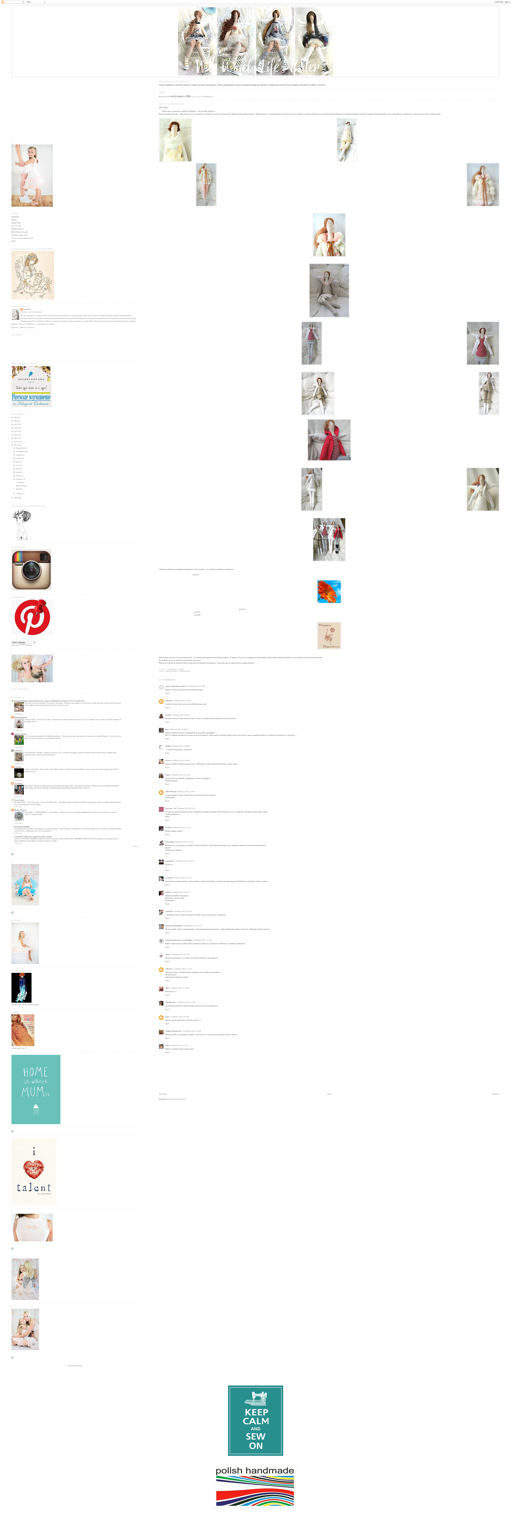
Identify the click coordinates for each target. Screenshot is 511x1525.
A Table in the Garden (31, 769)
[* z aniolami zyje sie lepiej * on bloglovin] (22, 539)
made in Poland (21, 485)
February (19, 479)
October (19, 455)
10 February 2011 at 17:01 (180, 954)
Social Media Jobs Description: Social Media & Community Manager (36, 829)
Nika (167, 988)
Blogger (79, 1365)
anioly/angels (177, 96)
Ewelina (168, 827)
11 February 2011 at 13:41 (182, 969)
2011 (16, 445)
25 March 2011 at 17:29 (179, 1045)
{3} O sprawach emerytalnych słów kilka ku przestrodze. (42, 736)
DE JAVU (19, 489)
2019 (16, 417)
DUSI (198, 612)
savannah (168, 877)
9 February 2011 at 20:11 (181, 892)
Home (329, 1094)
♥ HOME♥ (15, 217)
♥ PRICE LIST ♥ (17, 229)
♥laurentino (169, 841)
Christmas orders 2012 (19, 235)
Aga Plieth (18, 783)
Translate (29, 645)
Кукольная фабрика (22, 826)
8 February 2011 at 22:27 (181, 715)
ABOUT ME (15, 223)
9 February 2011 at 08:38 (181, 746)
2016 (16, 428)
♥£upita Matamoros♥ (173, 1031)
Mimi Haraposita (20, 717)
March (18, 475)
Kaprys (168, 774)
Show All (136, 846)
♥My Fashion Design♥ (19, 232)
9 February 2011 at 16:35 (182, 878)
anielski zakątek (20, 734)
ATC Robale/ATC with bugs (33, 752)
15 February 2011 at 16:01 (191, 1031)
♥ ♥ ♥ (13, 241)
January (19, 493)
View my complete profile (23, 327)
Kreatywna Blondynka (173, 925)
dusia (167, 1016)
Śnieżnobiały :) (29, 812)
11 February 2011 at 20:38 (179, 988)
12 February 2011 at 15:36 (186, 1002)
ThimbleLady (170, 1002)
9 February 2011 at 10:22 (181, 775)
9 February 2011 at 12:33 (181, 827)
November (20, 451)
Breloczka (162, 96)
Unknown (168, 700)
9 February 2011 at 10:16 (181, 760)
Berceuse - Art (170, 808)
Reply (167, 693)
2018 (16, 421)
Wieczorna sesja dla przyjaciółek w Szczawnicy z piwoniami (43, 703)
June (18, 465)
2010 (16, 498)
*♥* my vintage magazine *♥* (22, 238)
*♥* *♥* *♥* (16, 226)
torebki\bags (207, 97)
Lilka (167, 1045)
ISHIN (198, 615)
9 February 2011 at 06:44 (179, 729)
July (18, 462)
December (20, 448)
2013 (16, 438)
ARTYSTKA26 (171, 791)
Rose (167, 729)
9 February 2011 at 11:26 (186, 808)
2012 (16, 441)
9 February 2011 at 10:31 (186, 791)
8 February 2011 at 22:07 (182, 700)
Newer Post (163, 1094)
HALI (197, 574)
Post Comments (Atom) (177, 1099)
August (19, 458)
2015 (16, 431)
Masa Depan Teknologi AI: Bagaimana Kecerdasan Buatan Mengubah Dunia (49, 786)
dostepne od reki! (196, 97)
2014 (16, 434)
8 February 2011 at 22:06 (196, 686)
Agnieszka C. (170, 861)
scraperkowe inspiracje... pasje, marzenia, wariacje (33, 836)
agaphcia (27, 309)
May (18, 469)
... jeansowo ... (21, 482)
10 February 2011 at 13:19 (192, 925)
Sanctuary (18, 767)
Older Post (496, 1094)
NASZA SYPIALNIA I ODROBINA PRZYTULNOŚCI (33, 839)
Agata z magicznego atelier (175, 686)
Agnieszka (169, 911)
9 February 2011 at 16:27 (185, 861)
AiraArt (168, 760)
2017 (16, 424)
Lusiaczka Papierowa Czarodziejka (178, 940)
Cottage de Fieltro (30, 719)
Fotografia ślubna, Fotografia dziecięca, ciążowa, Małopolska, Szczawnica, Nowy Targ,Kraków (49, 700)
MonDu (168, 746)
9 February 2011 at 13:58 (184, 842)
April (18, 472)
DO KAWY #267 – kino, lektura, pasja (27, 802)
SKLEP (14, 220)
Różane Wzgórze (20, 810)
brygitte (168, 715)
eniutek (168, 892)
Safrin (167, 954)
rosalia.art (18, 750)
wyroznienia (185, 671)
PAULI (243, 609)
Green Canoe (19, 800)
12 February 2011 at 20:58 (179, 1016)
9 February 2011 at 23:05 (183, 911)
